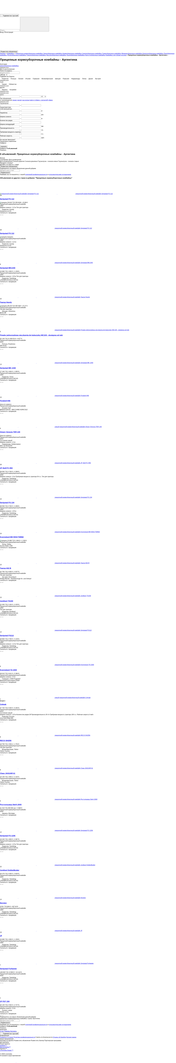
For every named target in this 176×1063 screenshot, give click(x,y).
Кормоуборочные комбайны (72, 53)
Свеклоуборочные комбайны (92, 53)
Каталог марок (71, 1037)
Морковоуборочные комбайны (132, 53)
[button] (88, 42)
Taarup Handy (6, 302)
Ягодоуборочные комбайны (16, 55)
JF (1, 936)
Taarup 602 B (5, 568)
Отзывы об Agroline (59, 1037)
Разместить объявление (9, 166)
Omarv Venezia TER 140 (10, 432)
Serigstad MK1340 (7, 268)
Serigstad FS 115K (7, 836)
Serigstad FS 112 (7, 199)
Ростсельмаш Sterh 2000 (11, 805)
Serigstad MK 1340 (8, 368)
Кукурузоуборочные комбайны (153, 53)
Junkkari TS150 (6, 601)
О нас (2, 1031)
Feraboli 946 (5, 401)
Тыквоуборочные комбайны (111, 53)
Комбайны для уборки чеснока (116, 55)
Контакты (13, 1031)
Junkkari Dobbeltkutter (9, 870)
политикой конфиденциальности (36, 174)
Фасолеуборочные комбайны (56, 55)
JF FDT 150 (5, 1001)
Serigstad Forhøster (8, 969)
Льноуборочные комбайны (76, 55)
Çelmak (3, 704)
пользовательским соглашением (60, 174)
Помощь (7, 1031)
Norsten (3, 903)
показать (4, 146)
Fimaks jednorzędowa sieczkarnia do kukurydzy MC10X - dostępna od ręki (31, 335)
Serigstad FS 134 (7, 503)
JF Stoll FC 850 (6, 468)
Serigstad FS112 (7, 635)
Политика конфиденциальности (24, 1037)
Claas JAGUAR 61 (7, 773)
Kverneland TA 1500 (8, 670)
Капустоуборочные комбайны (95, 55)
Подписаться (5, 172)
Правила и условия (6, 1037)
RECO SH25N (5, 741)
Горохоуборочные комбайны (36, 55)
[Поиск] (34, 24)
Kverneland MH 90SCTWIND (12, 537)
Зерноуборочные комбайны (52, 53)
